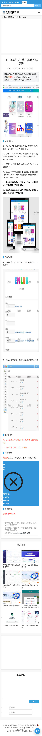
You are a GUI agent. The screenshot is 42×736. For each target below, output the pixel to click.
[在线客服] (37, 731)
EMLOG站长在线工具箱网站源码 (20, 533)
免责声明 (32, 731)
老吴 (9, 68)
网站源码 (11, 77)
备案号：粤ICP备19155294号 (27, 728)
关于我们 (10, 731)
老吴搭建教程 (12, 725)
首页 (5, 17)
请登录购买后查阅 (9, 514)
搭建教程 (11, 17)
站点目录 (21, 725)
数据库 (5, 458)
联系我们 (17, 731)
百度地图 (26, 725)
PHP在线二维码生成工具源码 (16, 447)
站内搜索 (37, 5)
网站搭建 (18, 17)
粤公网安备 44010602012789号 (15, 727)
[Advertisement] (21, 35)
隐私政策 (25, 731)
